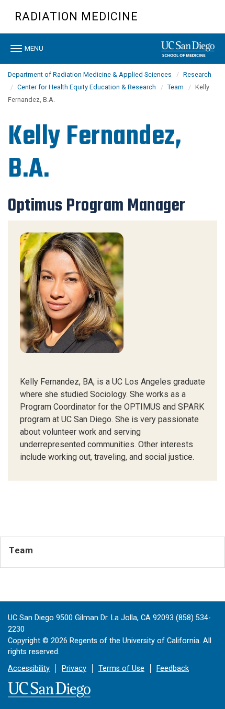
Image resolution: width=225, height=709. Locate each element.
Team (175, 87)
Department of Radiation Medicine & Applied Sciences (90, 74)
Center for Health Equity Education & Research (86, 87)
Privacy (74, 668)
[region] (112, 350)
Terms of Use (121, 668)
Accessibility (29, 668)
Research (197, 74)
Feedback (172, 668)
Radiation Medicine (76, 16)
